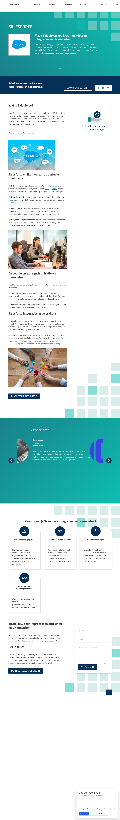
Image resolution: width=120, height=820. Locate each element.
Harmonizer (14, 4)
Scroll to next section (60, 68)
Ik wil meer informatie (24, 396)
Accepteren (84, 814)
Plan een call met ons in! (25, 671)
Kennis (83, 4)
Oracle (54, 188)
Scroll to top (109, 692)
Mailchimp (13, 200)
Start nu (103, 88)
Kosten (52, 4)
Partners (68, 4)
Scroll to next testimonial (11, 460)
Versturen (87, 667)
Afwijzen (93, 814)
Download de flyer (78, 88)
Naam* (81, 631)
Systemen (36, 4)
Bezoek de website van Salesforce (23, 133)
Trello (16, 222)
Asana (24, 222)
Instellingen (103, 814)
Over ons (103, 4)
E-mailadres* (83, 639)
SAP (47, 188)
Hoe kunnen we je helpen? (88, 648)
